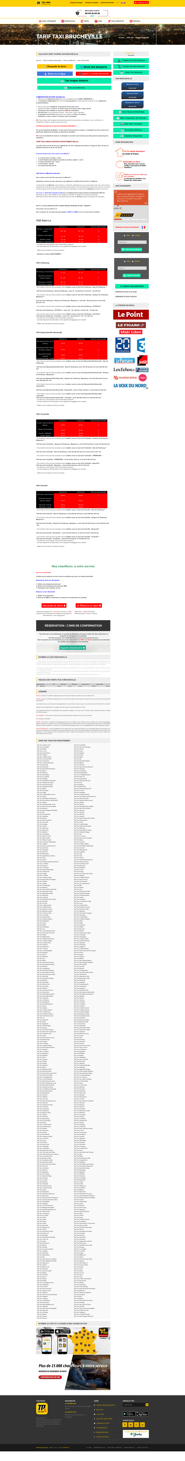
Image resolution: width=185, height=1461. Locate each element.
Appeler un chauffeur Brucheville (95, 73)
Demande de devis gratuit (126, 296)
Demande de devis (56, 66)
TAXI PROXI (65, 1447)
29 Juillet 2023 (70, 1412)
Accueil (122, 38)
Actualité (100, 1414)
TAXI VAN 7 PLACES (133, 123)
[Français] (122, 2)
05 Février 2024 (70, 1403)
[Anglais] (125, 2)
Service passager (142, 38)
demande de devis (54, 99)
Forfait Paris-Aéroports (105, 1405)
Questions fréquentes (133, 135)
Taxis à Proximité (49, 21)
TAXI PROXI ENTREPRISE (133, 112)
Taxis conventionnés (76, 87)
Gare (100, 21)
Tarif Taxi (130, 38)
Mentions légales (42, 1447)
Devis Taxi (99, 1410)
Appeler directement (71, 647)
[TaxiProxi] (42, 1414)
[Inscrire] (147, 1404)
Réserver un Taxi (102, 1423)
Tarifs (86, 21)
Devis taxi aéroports (95, 67)
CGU (50, 1447)
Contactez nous (102, 1437)
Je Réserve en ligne (88, 605)
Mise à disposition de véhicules (133, 117)
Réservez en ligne (56, 73)
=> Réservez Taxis (142, 2)
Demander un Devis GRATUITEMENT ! (49, 254)
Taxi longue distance (76, 80)
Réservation (69, 21)
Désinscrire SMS (101, 1432)
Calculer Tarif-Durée (104, 1419)
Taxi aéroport (101, 1428)
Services (136, 21)
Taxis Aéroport (117, 21)
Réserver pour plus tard (126, 292)
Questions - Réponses (114, 1447)
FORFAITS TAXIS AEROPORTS (133, 286)
